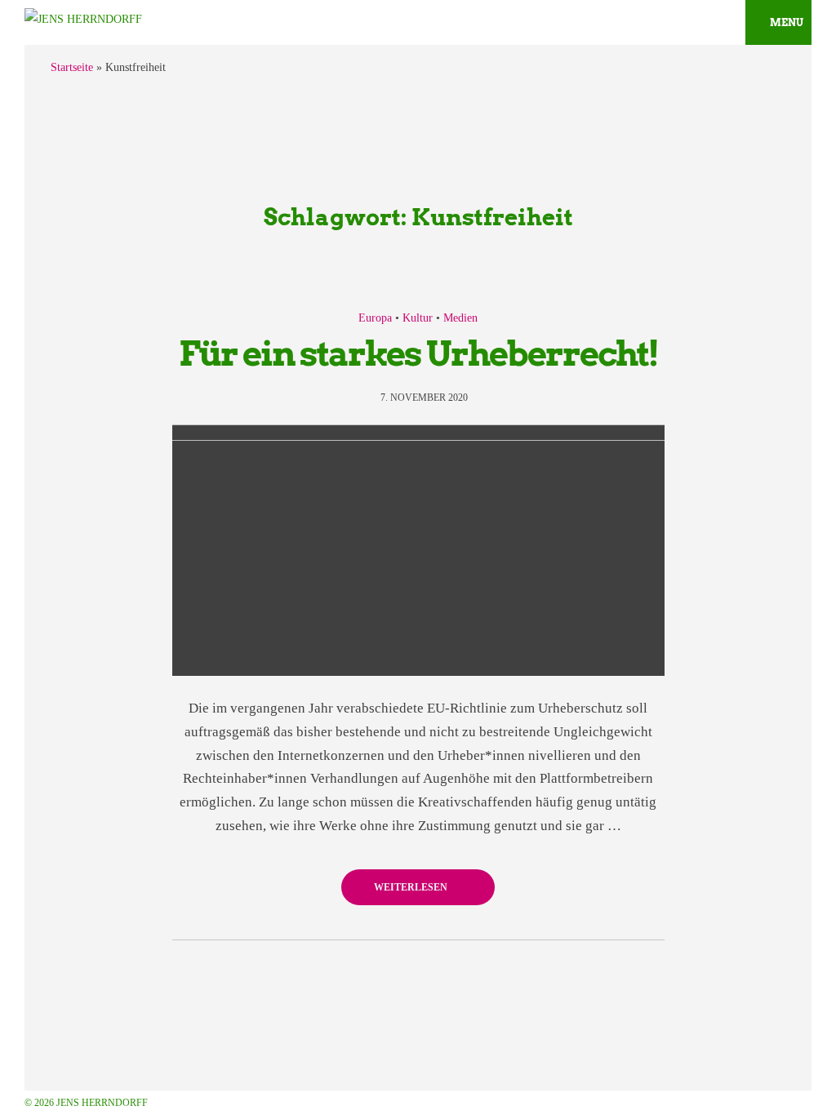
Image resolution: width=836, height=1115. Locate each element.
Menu (786, 22)
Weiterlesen (412, 887)
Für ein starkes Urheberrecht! (418, 353)
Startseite (72, 67)
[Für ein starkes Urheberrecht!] (418, 550)
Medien (460, 318)
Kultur (417, 318)
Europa (375, 318)
